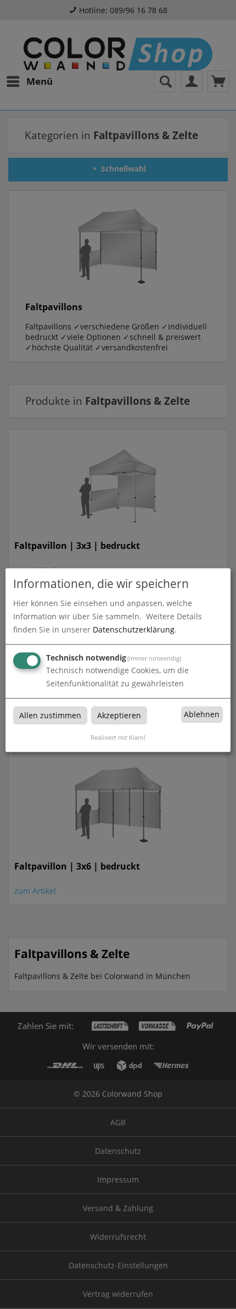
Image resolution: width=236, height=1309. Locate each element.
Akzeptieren (119, 715)
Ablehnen (202, 715)
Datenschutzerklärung (134, 629)
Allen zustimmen (50, 715)
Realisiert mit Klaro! (118, 737)
